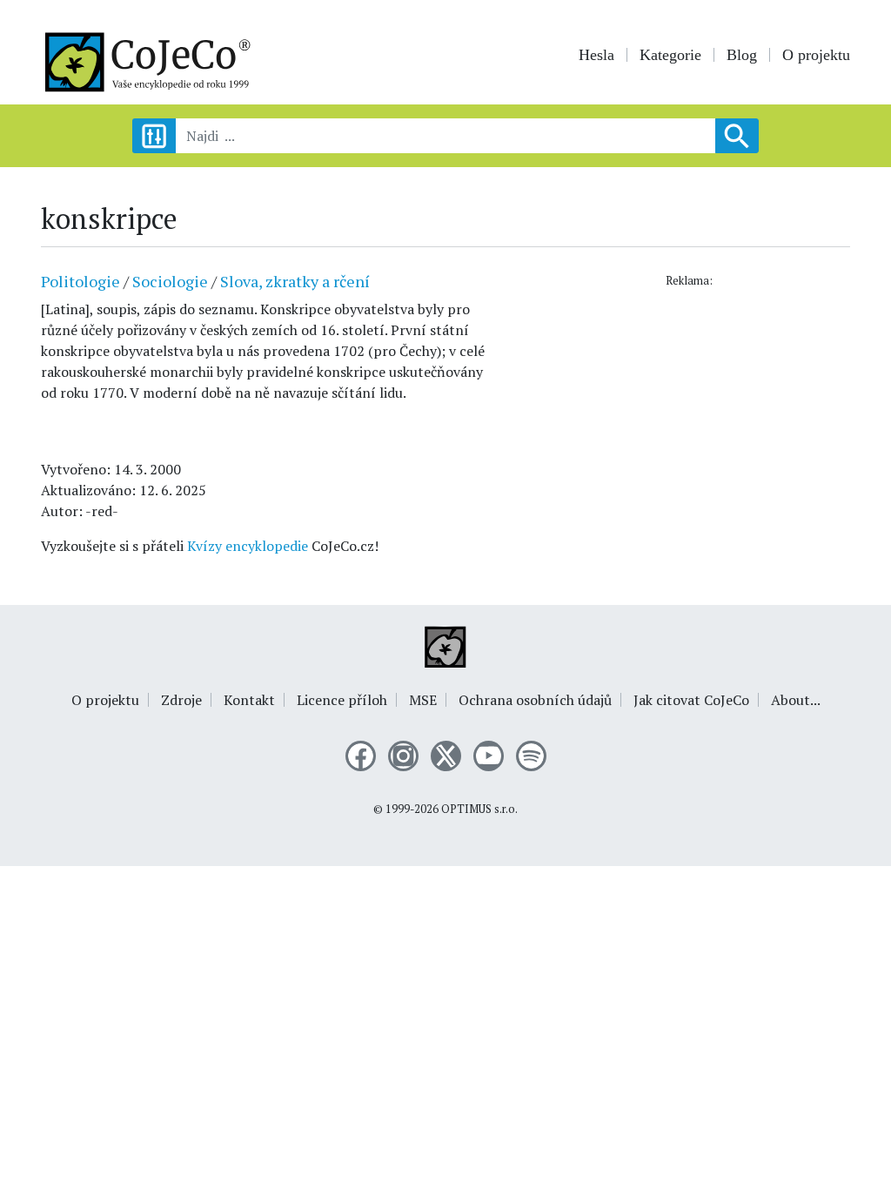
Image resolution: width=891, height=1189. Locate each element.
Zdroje (181, 699)
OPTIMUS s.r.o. (479, 809)
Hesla (596, 55)
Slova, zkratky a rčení (295, 281)
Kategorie (670, 55)
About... (796, 699)
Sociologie (170, 281)
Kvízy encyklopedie (247, 545)
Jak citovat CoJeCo (691, 699)
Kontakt (249, 699)
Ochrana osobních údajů (535, 699)
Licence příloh (342, 699)
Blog (742, 55)
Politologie (80, 281)
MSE (423, 699)
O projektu (816, 55)
